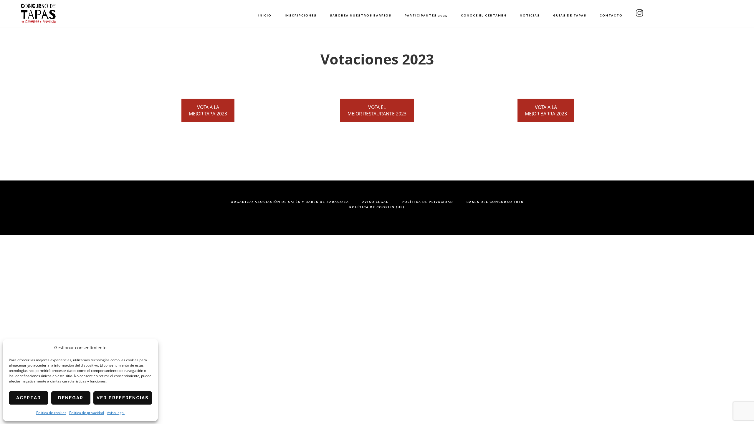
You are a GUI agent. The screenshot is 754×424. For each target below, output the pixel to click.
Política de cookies (51, 412)
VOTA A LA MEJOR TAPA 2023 (208, 110)
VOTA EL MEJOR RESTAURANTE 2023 (377, 110)
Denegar (70, 397)
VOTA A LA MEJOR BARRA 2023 (546, 110)
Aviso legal (116, 412)
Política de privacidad (86, 412)
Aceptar (28, 397)
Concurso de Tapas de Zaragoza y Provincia (38, 13)
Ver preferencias (123, 397)
